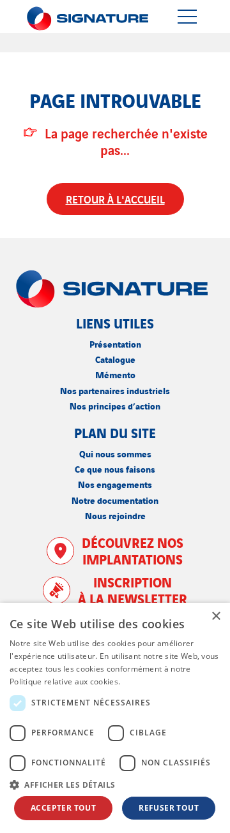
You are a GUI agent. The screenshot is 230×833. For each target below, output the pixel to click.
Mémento (115, 374)
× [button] (215, 616)
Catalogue (115, 358)
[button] (115, 784)
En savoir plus (148, 681)
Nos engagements (115, 483)
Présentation (115, 343)
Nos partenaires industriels (115, 390)
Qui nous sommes (115, 453)
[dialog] (115, 718)
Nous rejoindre (115, 515)
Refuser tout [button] (169, 807)
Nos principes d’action (115, 405)
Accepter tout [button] (63, 807)
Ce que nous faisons (115, 468)
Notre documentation (115, 499)
